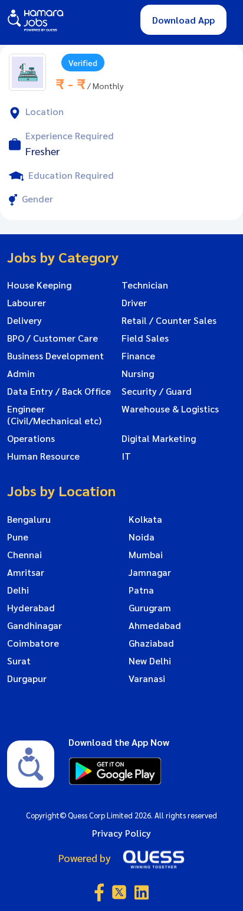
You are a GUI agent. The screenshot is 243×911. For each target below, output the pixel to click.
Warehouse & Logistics (170, 409)
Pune (17, 537)
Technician (144, 285)
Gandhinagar (34, 625)
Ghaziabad (151, 643)
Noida (142, 537)
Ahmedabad (155, 625)
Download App (183, 20)
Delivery (24, 320)
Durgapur (27, 678)
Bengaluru (29, 519)
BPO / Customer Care (52, 338)
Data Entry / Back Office (59, 391)
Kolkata (145, 519)
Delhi (18, 590)
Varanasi (147, 678)
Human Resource (43, 456)
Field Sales (145, 338)
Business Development (55, 356)
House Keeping (39, 285)
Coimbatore (33, 643)
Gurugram (150, 608)
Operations (31, 438)
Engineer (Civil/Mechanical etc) (54, 415)
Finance (138, 356)
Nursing (137, 373)
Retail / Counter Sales (168, 320)
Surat (19, 661)
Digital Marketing (158, 438)
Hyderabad (31, 608)
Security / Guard (156, 391)
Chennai (24, 555)
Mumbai (146, 555)
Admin (21, 373)
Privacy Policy (121, 833)
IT (126, 456)
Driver (134, 303)
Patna (141, 590)
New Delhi (150, 661)
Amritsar (25, 572)
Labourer (26, 303)
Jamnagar (150, 572)
